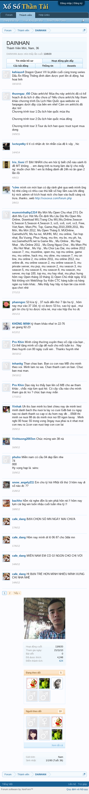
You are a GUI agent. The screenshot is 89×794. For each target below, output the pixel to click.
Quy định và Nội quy (77, 789)
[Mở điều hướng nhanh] (84, 30)
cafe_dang (19, 519)
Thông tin (47, 65)
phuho (16, 457)
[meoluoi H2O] (32, 683)
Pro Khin (18, 342)
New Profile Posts (56, 20)
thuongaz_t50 (21, 93)
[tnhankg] (44, 722)
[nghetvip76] (32, 696)
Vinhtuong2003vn (23, 438)
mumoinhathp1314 (24, 212)
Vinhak (16, 406)
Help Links (44, 15)
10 (60, 711)
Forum (9, 15)
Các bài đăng (20, 65)
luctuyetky (19, 144)
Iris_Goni (18, 162)
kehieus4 (18, 72)
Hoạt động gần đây (62, 61)
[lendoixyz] (44, 683)
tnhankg (17, 363)
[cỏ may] (32, 734)
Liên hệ (72, 784)
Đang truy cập (11, 20)
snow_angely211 (23, 482)
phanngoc (18, 302)
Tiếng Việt (7, 784)
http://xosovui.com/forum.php (53, 198)
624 (61, 660)
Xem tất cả (57, 745)
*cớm (15, 187)
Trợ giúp (82, 784)
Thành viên (25, 15)
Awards (71, 65)
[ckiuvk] (44, 696)
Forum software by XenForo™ (17, 789)
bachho (17, 500)
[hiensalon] (57, 683)
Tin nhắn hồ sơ (24, 61)
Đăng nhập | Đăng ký (71, 3)
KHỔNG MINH (21, 323)
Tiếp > (17, 593)
